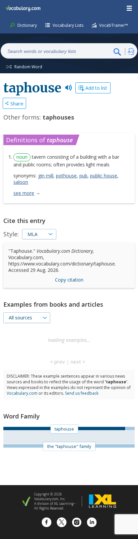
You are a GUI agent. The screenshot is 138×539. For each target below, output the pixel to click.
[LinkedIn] (92, 523)
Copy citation (69, 280)
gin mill (45, 175)
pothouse (66, 175)
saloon (20, 182)
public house (103, 175)
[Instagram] (77, 523)
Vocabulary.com (22, 393)
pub (83, 175)
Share (16, 103)
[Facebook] (47, 523)
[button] (129, 8)
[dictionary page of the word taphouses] (130, 428)
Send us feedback (81, 393)
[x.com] (62, 523)
